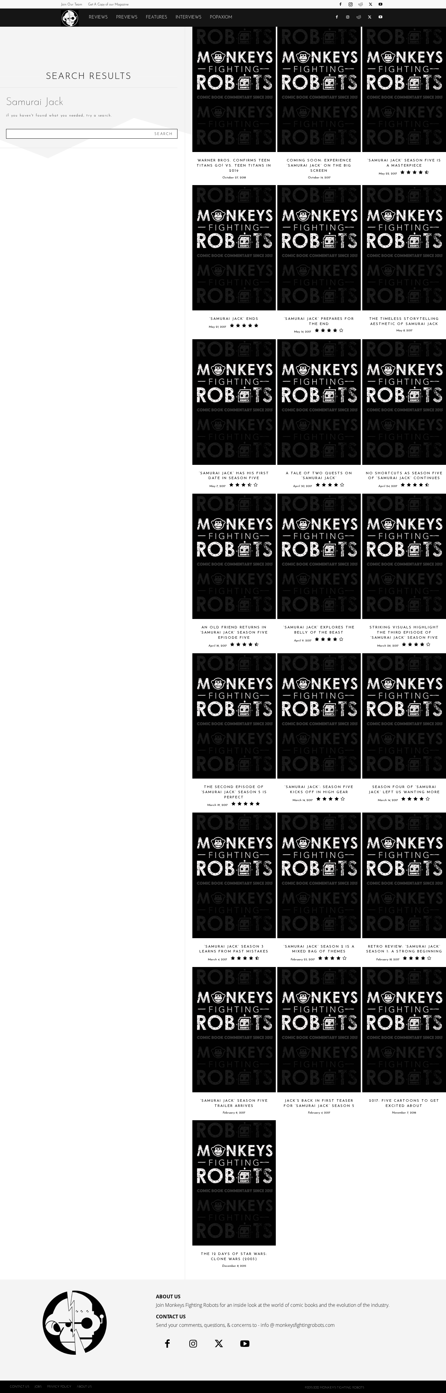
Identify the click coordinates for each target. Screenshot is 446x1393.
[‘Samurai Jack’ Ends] (234, 247)
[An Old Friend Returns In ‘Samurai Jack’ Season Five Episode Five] (234, 556)
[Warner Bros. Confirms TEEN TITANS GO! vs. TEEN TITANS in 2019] (234, 89)
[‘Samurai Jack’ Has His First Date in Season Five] (234, 402)
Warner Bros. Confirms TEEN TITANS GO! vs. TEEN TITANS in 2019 (234, 166)
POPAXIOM (221, 17)
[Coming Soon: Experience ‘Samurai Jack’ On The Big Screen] (319, 89)
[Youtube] (380, 4)
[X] (370, 4)
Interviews (188, 17)
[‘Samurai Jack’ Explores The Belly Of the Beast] (319, 556)
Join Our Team (71, 4)
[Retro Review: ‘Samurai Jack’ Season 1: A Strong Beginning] (404, 875)
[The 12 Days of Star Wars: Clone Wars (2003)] (234, 1183)
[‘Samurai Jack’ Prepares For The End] (319, 247)
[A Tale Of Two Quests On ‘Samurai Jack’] (319, 402)
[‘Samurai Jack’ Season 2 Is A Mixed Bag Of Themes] (319, 875)
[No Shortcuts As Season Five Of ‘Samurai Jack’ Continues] (404, 402)
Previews (126, 17)
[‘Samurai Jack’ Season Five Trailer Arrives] (234, 1029)
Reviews (98, 17)
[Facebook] (340, 4)
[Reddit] (360, 4)
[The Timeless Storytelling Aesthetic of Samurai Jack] (404, 247)
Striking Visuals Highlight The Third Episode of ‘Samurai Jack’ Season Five (404, 633)
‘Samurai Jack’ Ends (233, 319)
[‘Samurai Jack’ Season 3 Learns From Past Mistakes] (234, 875)
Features (156, 17)
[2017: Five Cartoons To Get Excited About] (404, 1029)
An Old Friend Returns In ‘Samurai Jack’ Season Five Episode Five (234, 633)
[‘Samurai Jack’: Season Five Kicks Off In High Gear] (319, 716)
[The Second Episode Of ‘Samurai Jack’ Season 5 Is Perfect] (234, 716)
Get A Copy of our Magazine (108, 4)
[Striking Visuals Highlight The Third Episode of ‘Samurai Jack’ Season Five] (404, 556)
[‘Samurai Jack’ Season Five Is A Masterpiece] (404, 89)
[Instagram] (350, 4)
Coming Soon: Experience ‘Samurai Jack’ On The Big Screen (319, 166)
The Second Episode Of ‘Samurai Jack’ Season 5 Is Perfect (234, 792)
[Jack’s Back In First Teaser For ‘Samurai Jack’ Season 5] (319, 1029)
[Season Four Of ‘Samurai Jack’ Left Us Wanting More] (404, 716)
